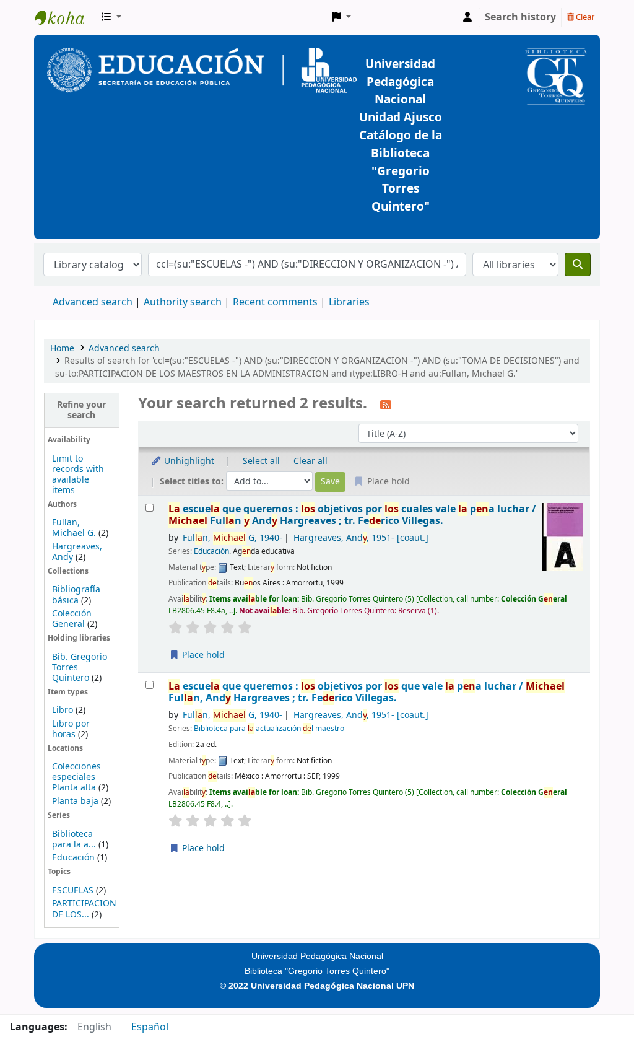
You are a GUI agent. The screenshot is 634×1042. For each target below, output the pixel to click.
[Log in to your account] (467, 17)
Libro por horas (71, 729)
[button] (111, 17)
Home (62, 348)
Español (149, 1027)
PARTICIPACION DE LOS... (84, 909)
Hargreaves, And (360, 538)
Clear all (310, 461)
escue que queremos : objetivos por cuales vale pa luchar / (352, 515)
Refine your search (81, 410)
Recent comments (275, 302)
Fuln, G (232, 538)
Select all (261, 461)
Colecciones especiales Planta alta (76, 777)
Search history (520, 17)
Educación (73, 857)
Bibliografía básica (76, 594)
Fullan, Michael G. (74, 528)
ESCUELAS (72, 890)
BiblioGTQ (66, 17)
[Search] (578, 264)
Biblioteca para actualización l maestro (269, 728)
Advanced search (92, 302)
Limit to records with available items (78, 474)
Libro (62, 710)
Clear (584, 17)
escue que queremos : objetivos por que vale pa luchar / (366, 692)
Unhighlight (188, 461)
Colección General (72, 619)
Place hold (202, 655)
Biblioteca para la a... (74, 839)
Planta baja (76, 801)
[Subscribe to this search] (386, 404)
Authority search (183, 302)
